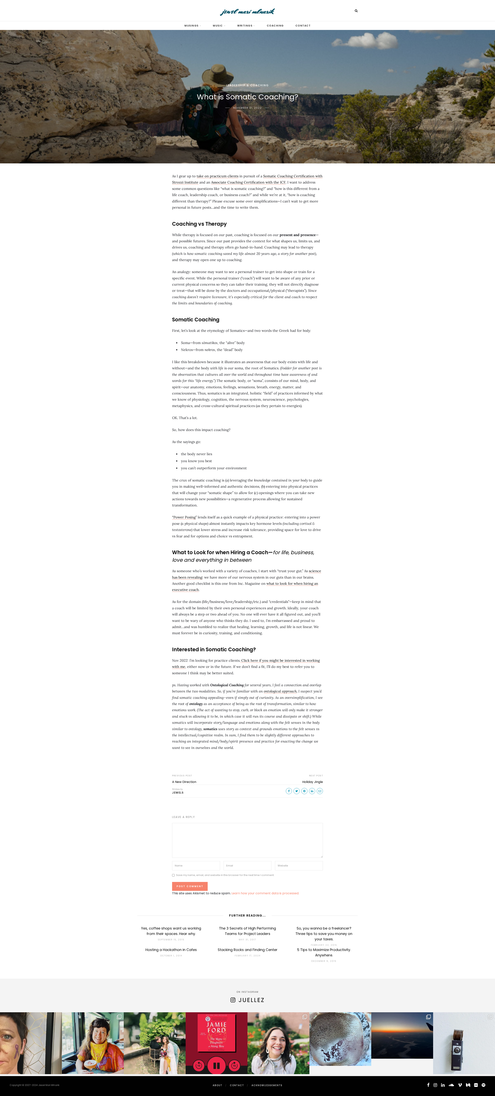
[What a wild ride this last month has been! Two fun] (155, 1043)
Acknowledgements (267, 1085)
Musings (191, 25)
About (217, 1085)
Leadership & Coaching (247, 85)
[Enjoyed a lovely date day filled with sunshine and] (93, 1043)
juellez (252, 1000)
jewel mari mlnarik (247, 11)
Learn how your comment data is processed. (265, 893)
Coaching (275, 25)
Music (218, 25)
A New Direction (184, 782)
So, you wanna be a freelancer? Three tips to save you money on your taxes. (323, 934)
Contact (303, 25)
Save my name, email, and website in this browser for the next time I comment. (225, 875)
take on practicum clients (217, 176)
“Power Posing (184, 517)
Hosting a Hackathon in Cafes (171, 949)
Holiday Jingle (312, 782)
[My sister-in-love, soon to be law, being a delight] (278, 1043)
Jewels (177, 793)
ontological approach (280, 691)
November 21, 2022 (247, 107)
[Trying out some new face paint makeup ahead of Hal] (31, 1043)
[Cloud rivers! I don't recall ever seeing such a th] (402, 1043)
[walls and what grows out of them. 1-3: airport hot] (464, 1043)
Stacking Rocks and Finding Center (247, 949)
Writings (244, 25)
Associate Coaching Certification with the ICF (248, 182)
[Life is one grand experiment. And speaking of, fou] (340, 1043)
